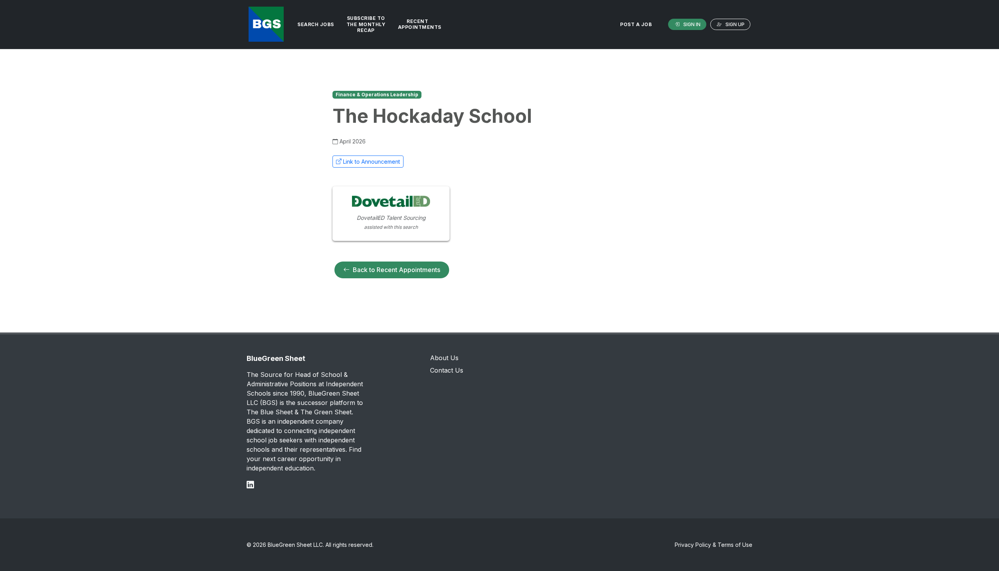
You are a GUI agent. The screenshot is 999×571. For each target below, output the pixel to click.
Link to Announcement (371, 161)
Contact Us (446, 370)
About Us (444, 358)
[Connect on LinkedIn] (250, 484)
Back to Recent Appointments (396, 270)
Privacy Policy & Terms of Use (713, 544)
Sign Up (735, 24)
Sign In (691, 24)
